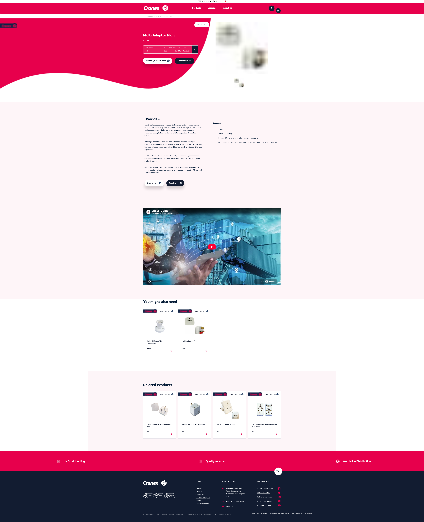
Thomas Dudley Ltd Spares (203, 499)
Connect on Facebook (265, 488)
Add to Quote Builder (156, 61)
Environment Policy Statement (302, 513)
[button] (144, 16)
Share (200, 25)
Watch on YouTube (264, 505)
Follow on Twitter (263, 493)
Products (196, 8)
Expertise (211, 8)
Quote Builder (165, 311)
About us (227, 8)
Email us (229, 506)
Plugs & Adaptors (154, 16)
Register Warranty (202, 503)
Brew (229, 514)
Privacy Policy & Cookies (259, 513)
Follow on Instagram (264, 497)
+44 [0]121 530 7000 (235, 501)
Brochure (173, 183)
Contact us (183, 61)
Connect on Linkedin (265, 501)
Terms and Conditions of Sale (279, 513)
